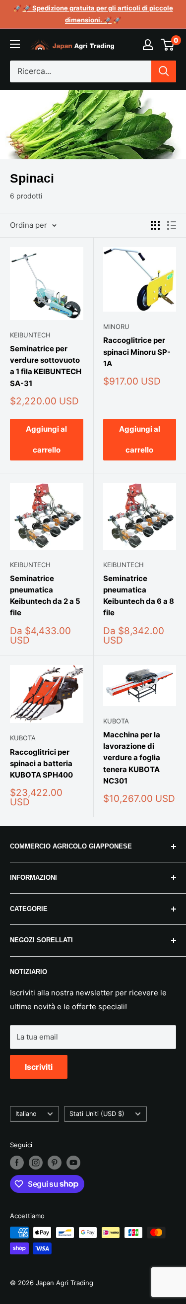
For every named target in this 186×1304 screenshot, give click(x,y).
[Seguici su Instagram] (36, 1163)
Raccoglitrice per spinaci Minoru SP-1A (137, 351)
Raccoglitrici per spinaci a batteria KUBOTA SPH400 (41, 763)
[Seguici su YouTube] (73, 1163)
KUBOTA (23, 738)
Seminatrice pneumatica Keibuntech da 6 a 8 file (138, 596)
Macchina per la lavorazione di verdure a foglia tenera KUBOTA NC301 (131, 757)
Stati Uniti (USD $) (96, 1113)
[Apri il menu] (15, 44)
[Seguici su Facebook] (17, 1163)
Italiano (26, 1113)
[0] (168, 45)
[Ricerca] (163, 71)
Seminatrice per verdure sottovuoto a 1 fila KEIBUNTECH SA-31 (45, 366)
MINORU (116, 326)
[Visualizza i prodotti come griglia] (155, 225)
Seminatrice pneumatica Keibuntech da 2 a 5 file (45, 596)
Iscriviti (39, 1067)
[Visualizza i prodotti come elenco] (171, 225)
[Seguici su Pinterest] (55, 1163)
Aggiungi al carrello (46, 439)
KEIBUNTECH (30, 335)
